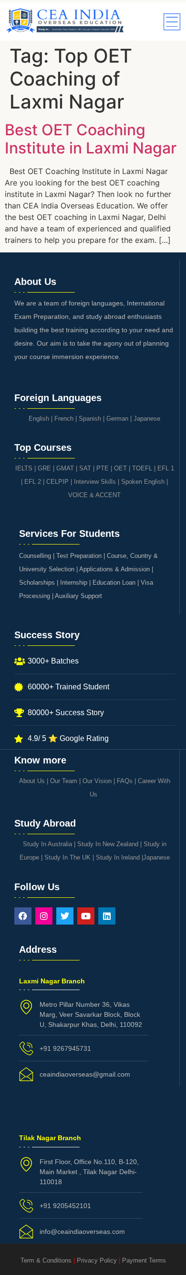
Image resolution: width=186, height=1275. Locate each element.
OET (120, 468)
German (117, 418)
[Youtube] (85, 916)
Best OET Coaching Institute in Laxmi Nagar (90, 138)
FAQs (125, 781)
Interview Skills (95, 481)
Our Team (63, 781)
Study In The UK (67, 857)
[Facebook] (22, 916)
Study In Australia (47, 844)
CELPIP (57, 481)
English (39, 418)
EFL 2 (32, 481)
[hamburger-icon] (170, 23)
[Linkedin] (106, 916)
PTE (102, 468)
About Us (32, 781)
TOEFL (142, 468)
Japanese (147, 418)
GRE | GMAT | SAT (64, 468)
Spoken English (143, 481)
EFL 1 (165, 468)
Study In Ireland (118, 857)
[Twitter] (64, 916)
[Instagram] (43, 916)
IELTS (23, 468)
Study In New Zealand (107, 844)
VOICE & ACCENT (94, 495)
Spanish (90, 418)
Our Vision (97, 781)
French (63, 418)
